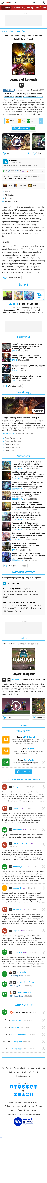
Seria (23, 39)
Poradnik (30, 39)
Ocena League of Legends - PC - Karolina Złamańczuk (23, 985)
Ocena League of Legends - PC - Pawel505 (23, 916)
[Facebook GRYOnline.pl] (11, 1087)
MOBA (19, 94)
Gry (23, 8)
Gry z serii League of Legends (23, 301)
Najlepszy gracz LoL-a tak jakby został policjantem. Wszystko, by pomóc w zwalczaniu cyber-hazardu (23, 495)
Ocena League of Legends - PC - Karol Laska (23, 975)
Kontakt (26, 1110)
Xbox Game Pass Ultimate (33, 96)
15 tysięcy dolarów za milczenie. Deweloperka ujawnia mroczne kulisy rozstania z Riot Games (23, 546)
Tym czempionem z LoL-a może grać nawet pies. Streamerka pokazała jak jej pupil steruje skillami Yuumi (23, 536)
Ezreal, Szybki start (12, 444)
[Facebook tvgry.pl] (31, 1094)
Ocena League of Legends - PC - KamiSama (23, 833)
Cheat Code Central (23, 1035)
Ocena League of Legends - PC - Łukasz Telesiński (23, 995)
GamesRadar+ (23, 1049)
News (17, 36)
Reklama (39, 1106)
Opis (11, 36)
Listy (38, 8)
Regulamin (18, 1102)
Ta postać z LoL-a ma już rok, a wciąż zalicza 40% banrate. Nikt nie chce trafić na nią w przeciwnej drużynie (23, 557)
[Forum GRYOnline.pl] (35, 1087)
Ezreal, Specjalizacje (12, 447)
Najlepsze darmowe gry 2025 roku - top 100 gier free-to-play (23, 368)
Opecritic (23, 1013)
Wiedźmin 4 (33, 1072)
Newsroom (16, 8)
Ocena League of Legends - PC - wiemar (23, 938)
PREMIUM (6, 8)
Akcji (24, 31)
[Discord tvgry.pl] (27, 1094)
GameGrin (23, 1028)
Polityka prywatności (12, 1106)
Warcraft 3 (6, 216)
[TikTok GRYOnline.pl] (23, 1087)
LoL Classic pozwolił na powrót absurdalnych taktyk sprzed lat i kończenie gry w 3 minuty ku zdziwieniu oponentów (23, 475)
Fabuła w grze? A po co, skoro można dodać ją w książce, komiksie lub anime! (23, 357)
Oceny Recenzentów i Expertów (23, 741)
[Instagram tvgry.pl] (23, 1094)
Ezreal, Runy (9, 450)
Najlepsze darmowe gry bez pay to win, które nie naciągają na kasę (23, 378)
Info (6, 36)
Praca (20, 1110)
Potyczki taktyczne (23, 671)
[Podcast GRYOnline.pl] (27, 1087)
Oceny (29, 36)
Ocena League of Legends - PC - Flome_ (23, 794)
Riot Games (7, 179)
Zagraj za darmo (29, 94)
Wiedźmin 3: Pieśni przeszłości (13, 1068)
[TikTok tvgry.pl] (19, 1094)
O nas (11, 1102)
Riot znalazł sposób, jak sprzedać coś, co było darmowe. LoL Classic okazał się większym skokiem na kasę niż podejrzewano (23, 516)
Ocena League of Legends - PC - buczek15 (23, 895)
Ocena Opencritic (23, 762)
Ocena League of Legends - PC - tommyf (23, 815)
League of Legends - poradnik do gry (23, 424)
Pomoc (33, 1110)
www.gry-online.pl (8, 31)
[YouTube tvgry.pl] (15, 1094)
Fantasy (13, 94)
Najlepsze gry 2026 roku (36, 1068)
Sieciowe (18, 96)
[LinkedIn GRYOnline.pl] (31, 1087)
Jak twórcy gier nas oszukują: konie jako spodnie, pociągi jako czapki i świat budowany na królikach (23, 347)
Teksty (23, 36)
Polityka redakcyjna (31, 1102)
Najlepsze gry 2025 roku (18, 1072)
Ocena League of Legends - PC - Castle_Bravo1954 (23, 852)
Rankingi (30, 8)
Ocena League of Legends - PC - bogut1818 (23, 959)
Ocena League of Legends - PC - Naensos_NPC (23, 873)
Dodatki (17, 39)
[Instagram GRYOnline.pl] (15, 1087)
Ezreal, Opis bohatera (13, 441)
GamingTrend (23, 1042)
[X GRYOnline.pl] (19, 1087)
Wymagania (37, 36)
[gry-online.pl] (11, 3)
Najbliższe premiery (23, 1076)
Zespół (13, 1110)
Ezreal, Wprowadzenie (13, 438)
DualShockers (23, 1021)
